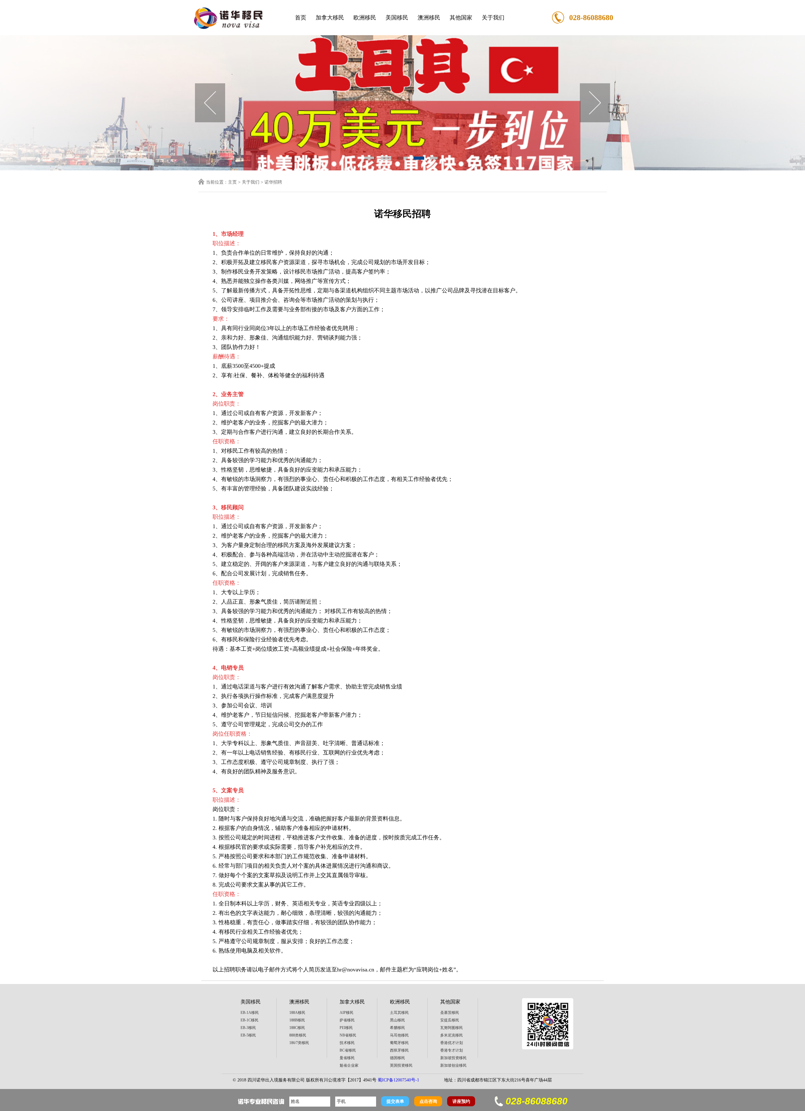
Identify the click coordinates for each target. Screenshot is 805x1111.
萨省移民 (347, 1020)
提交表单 (395, 1101)
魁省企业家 (349, 1065)
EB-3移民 (248, 1027)
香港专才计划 (451, 1050)
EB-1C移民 (249, 1020)
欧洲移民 (364, 17)
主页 (232, 182)
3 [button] (402, 158)
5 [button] (435, 158)
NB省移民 (348, 1035)
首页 (300, 17)
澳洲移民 (429, 17)
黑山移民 (397, 1020)
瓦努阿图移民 (451, 1027)
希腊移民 (397, 1027)
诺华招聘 (273, 182)
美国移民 (397, 17)
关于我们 (493, 17)
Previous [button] (210, 102)
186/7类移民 (299, 1043)
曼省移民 (347, 1058)
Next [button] (595, 102)
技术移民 (347, 1043)
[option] (402, 102)
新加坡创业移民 (453, 1065)
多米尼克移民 (451, 1035)
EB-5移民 (248, 1035)
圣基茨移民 (449, 1012)
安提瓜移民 (449, 1020)
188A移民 (297, 1012)
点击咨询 (428, 1101)
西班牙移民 (399, 1050)
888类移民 (297, 1035)
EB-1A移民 (250, 1012)
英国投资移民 (401, 1065)
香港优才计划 (451, 1043)
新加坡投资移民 (453, 1058)
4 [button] (419, 158)
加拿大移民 (330, 17)
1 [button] (369, 158)
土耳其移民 (399, 1012)
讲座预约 (461, 1101)
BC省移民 (348, 1050)
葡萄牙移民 (399, 1043)
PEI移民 (346, 1027)
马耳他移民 (399, 1035)
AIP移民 (346, 1012)
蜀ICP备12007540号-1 (398, 1080)
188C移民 (297, 1027)
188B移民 (297, 1020)
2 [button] (386, 158)
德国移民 (397, 1058)
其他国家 (461, 17)
